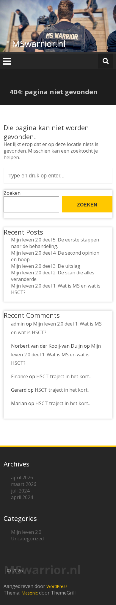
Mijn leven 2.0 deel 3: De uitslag (45, 266)
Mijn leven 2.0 (26, 532)
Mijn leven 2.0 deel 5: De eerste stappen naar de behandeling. (55, 243)
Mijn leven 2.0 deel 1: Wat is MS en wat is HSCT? (56, 355)
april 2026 (22, 477)
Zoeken (12, 193)
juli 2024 (20, 490)
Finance (19, 376)
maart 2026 (23, 484)
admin (18, 323)
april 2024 (22, 497)
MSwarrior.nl (39, 43)
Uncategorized (27, 538)
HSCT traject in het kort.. (63, 376)
